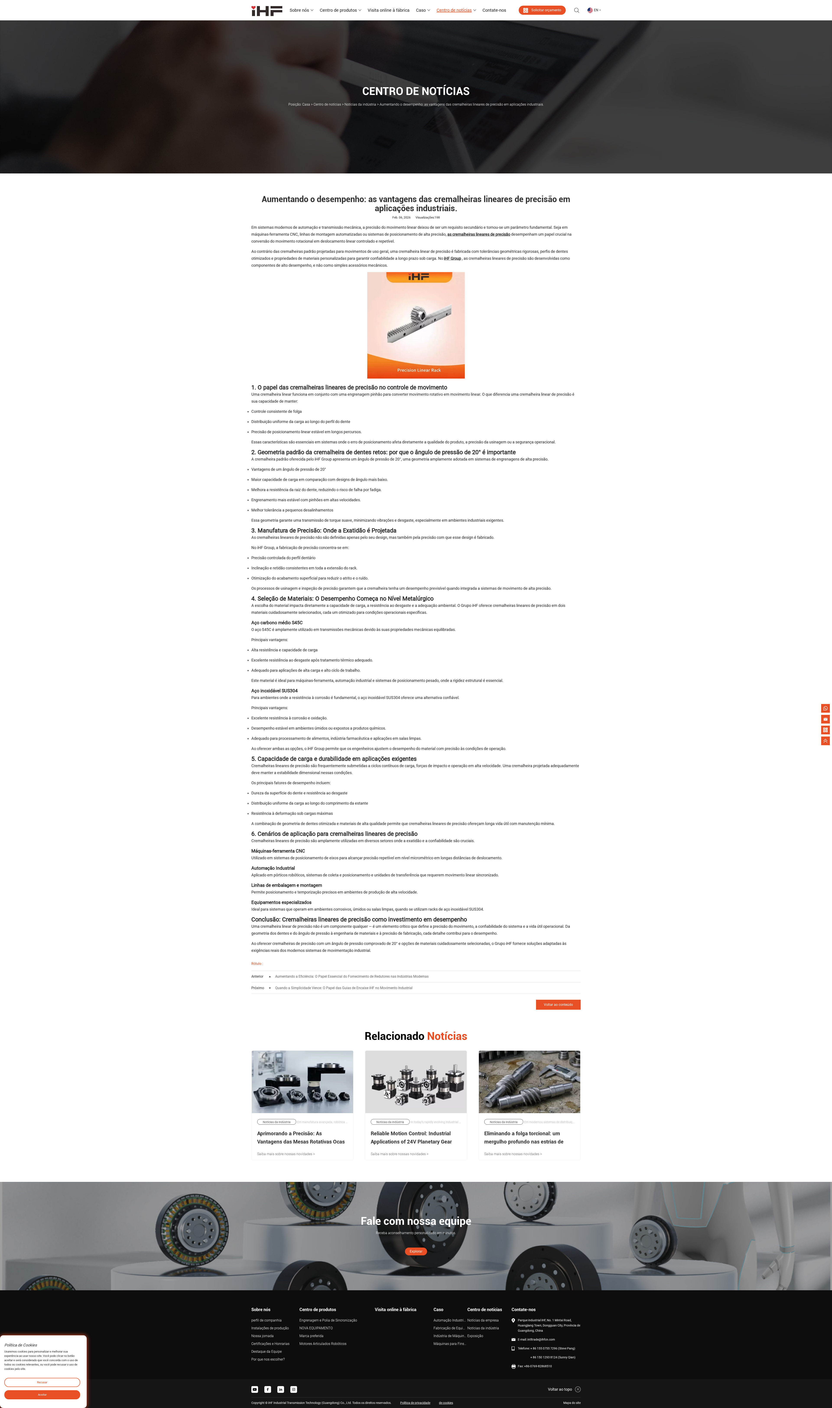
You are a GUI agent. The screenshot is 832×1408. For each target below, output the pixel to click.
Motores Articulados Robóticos (322, 1344)
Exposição (475, 1336)
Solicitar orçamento (546, 10)
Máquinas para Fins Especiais (450, 1344)
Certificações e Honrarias (270, 1344)
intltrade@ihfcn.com (541, 1339)
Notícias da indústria (360, 104)
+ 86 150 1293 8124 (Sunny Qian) (552, 1357)
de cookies (446, 1403)
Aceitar (42, 1394)
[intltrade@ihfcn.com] (825, 719)
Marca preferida (311, 1336)
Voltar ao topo (560, 1389)
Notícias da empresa (483, 1320)
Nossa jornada (262, 1336)
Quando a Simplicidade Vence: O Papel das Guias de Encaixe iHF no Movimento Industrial (332, 988)
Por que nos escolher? (268, 1359)
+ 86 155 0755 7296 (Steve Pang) (552, 1348)
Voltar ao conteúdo (558, 1005)
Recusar (42, 1382)
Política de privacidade (415, 1403)
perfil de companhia (266, 1320)
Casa (306, 104)
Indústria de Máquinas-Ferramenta (450, 1336)
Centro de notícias (327, 104)
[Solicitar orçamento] (825, 730)
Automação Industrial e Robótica (450, 1320)
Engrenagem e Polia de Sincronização (328, 1320)
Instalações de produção (270, 1328)
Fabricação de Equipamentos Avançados (450, 1328)
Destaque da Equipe (266, 1351)
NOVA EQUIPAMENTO (316, 1328)
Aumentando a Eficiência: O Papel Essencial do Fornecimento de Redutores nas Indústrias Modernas (340, 976)
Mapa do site (572, 1403)
